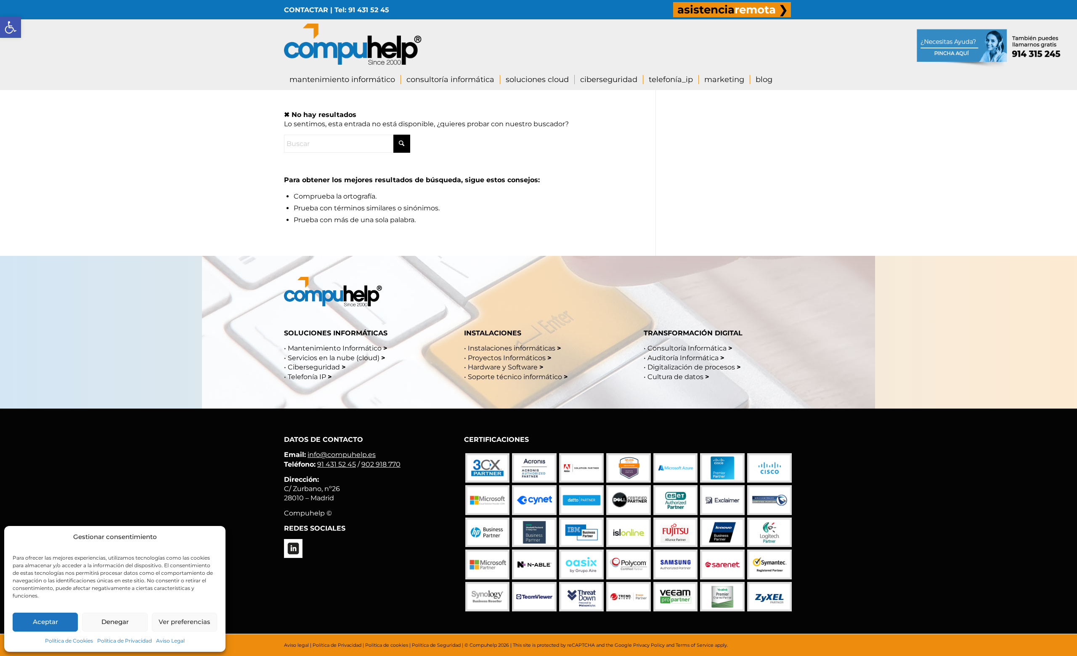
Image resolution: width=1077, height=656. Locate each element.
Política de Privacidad (124, 640)
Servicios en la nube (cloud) (333, 358)
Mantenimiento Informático (335, 348)
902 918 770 (381, 464)
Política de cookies (386, 645)
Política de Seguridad (436, 645)
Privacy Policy (649, 645)
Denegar (115, 622)
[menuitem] (732, 9)
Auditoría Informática (683, 358)
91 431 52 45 (336, 464)
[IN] (293, 548)
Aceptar (45, 622)
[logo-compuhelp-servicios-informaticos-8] (353, 44)
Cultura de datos (675, 377)
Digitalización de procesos (691, 367)
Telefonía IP (308, 377)
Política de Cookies (69, 640)
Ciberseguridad (314, 367)
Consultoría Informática (687, 348)
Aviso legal (296, 645)
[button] (10, 27)
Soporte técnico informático (515, 377)
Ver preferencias (184, 622)
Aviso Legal (170, 640)
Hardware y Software (503, 367)
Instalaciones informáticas (511, 348)
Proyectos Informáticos (507, 358)
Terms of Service (695, 645)
